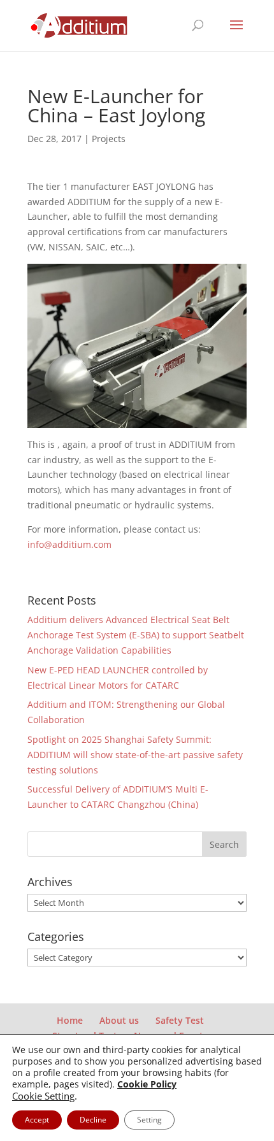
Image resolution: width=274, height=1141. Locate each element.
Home (70, 1020)
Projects (109, 139)
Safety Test (179, 1020)
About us (119, 1020)
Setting (149, 1119)
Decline (93, 1119)
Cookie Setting (43, 1096)
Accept (37, 1119)
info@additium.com (69, 544)
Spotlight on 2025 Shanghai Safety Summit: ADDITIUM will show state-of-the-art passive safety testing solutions (135, 754)
